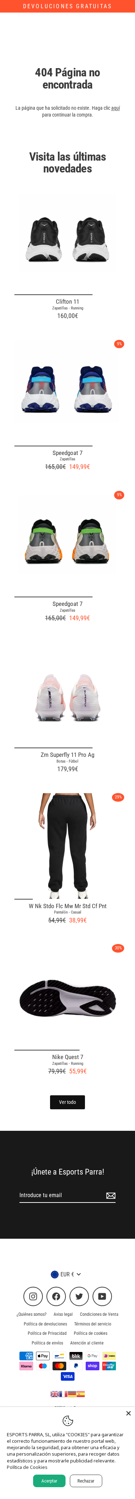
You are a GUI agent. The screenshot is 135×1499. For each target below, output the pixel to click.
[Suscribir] (110, 1196)
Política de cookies (90, 1333)
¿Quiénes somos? (31, 1314)
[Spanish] (80, 1393)
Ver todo (67, 1102)
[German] (72, 1393)
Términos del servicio (92, 1324)
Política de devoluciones (45, 1324)
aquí (115, 108)
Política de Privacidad (47, 1333)
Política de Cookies (27, 1467)
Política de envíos (47, 1343)
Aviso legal (63, 1314)
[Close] (128, 1413)
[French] (63, 1393)
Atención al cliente (87, 1343)
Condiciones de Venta (99, 1314)
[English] (54, 1393)
